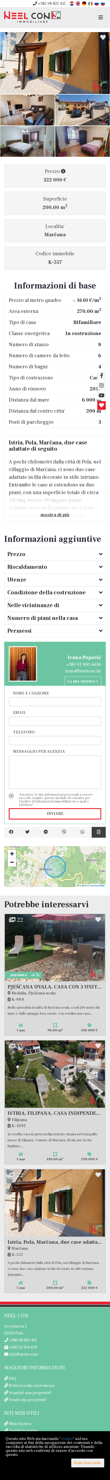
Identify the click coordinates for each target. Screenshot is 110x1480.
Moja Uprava (20, 1423)
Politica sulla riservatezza (31, 1385)
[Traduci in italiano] (90, 3)
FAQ (12, 1378)
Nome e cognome (31, 693)
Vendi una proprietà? (28, 1399)
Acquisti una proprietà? (30, 1392)
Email (19, 712)
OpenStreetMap (97, 885)
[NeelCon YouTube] (101, 395)
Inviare (55, 813)
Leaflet (82, 885)
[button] (12, 854)
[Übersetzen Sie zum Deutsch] (84, 3)
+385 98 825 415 (51, 3)
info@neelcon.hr (23, 1354)
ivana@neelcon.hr (83, 671)
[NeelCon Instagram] (101, 385)
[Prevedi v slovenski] (103, 3)
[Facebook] (11, 832)
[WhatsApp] (82, 832)
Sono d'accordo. (88, 1463)
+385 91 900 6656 (83, 664)
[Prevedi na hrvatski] (72, 3)
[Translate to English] (78, 3)
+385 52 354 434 (22, 1347)
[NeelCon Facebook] (101, 375)
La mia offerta (82, 682)
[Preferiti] (101, 405)
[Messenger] (46, 832)
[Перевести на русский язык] (97, 3)
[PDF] (99, 832)
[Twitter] (27, 832)
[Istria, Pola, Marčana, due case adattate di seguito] (55, 63)
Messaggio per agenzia (39, 751)
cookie (67, 1438)
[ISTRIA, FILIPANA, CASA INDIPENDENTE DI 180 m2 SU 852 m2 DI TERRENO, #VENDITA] (55, 1074)
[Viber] (64, 832)
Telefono (24, 732)
